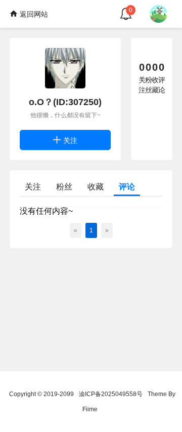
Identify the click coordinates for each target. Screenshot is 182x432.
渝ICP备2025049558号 (111, 394)
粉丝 (64, 186)
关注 (69, 140)
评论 (127, 186)
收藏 (95, 186)
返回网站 (33, 14)
